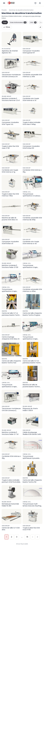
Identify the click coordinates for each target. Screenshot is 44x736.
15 (27, 537)
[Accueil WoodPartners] (11, 3)
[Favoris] (35, 3)
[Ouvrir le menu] (4, 3)
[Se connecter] (40, 3)
